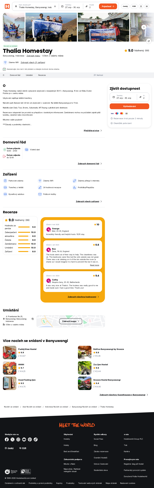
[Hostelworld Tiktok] (36, 439)
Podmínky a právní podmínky (40, 483)
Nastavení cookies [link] (127, 483)
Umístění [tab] (29, 75)
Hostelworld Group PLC (133, 439)
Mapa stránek (111, 483)
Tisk (125, 445)
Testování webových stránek (90, 483)
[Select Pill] (141, 6)
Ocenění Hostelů (100, 458)
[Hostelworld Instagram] (18, 439)
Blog (95, 445)
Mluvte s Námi (69, 464)
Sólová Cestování (101, 464)
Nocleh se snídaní (10, 46)
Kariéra (127, 451)
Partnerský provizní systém (135, 470)
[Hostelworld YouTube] (24, 439)
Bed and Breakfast (71, 451)
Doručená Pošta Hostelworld (135, 476)
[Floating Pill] (143, 27)
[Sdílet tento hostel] (148, 41)
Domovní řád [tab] (15, 75)
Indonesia (19, 56)
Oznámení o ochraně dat (15, 483)
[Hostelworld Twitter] (12, 439)
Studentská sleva (101, 470)
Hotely (66, 445)
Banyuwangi (8, 56)
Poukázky (70, 483)
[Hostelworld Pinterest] (30, 439)
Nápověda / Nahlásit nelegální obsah (72, 470)
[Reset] (55, 6)
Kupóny (59, 483)
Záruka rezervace (101, 451)
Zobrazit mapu (33, 56)
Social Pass (98, 439)
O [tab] (3, 75)
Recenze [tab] (42, 75)
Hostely (67, 439)
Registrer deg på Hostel (134, 464)
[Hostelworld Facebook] (7, 439)
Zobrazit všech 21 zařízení (33, 62)
